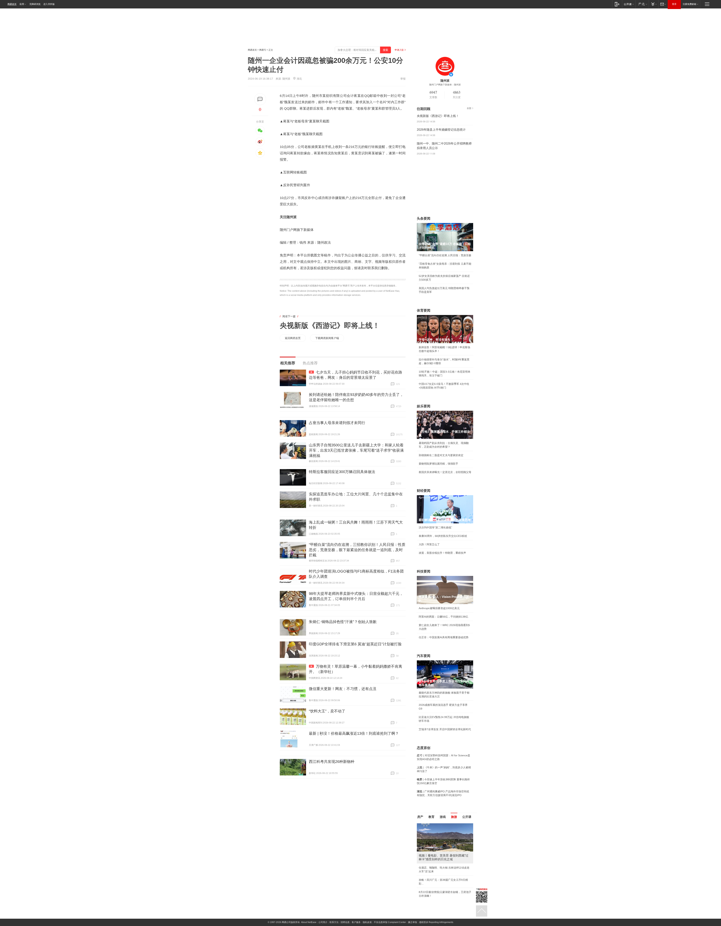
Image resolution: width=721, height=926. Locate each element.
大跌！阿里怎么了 (429, 544)
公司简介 (322, 922)
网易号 (262, 50)
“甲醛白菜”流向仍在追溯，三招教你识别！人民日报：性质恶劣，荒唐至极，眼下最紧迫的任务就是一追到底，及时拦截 (357, 549)
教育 (431, 816)
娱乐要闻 (423, 406)
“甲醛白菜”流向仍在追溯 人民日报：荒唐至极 (445, 255)
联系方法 (334, 922)
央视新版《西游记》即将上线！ (330, 325)
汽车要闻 (423, 656)
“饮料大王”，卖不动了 (327, 711)
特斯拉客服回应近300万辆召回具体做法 (342, 472)
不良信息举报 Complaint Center (390, 922)
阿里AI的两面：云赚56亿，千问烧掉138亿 (443, 616)
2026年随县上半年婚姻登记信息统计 (441, 129)
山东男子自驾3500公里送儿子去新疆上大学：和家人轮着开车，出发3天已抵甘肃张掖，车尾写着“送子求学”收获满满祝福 (356, 450)
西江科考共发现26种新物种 (331, 761)
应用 (22, 4)
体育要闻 (423, 310)
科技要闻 (423, 571)
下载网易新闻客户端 (327, 338)
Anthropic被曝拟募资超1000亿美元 (439, 608)
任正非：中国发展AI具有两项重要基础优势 (443, 637)
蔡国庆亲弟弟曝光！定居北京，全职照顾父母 (445, 472)
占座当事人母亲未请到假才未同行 (337, 423)
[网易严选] (642, 4)
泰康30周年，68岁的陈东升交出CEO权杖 (443, 535)
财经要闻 (423, 491)
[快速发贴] (260, 99)
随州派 (286, 78)
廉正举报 (412, 922)
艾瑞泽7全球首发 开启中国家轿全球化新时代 (445, 729)
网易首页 (12, 4)
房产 (420, 816)
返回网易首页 (293, 338)
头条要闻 (423, 218)
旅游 (454, 816)
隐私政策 (367, 922)
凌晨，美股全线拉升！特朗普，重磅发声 (442, 552)
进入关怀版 (49, 4)
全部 (469, 108)
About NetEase (308, 922)
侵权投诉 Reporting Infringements (436, 922)
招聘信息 (345, 922)
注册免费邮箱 (689, 4)
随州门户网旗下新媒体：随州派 (445, 84)
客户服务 (356, 922)
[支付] (653, 4)
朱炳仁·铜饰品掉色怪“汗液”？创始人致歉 (343, 622)
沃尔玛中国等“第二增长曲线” (435, 527)
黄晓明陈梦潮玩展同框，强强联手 (438, 463)
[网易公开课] (628, 4)
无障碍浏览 (35, 4)
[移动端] (617, 4)
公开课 (466, 816)
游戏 (443, 816)
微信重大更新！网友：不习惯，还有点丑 (342, 689)
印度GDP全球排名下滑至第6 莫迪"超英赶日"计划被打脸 (355, 644)
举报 (403, 78)
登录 (674, 4)
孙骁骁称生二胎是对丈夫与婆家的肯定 (441, 455)
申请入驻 (399, 50)
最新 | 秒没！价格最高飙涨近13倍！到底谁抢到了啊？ (354, 733)
